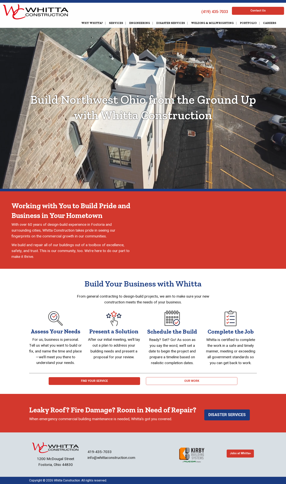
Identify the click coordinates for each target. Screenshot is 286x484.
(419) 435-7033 (214, 12)
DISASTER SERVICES (227, 415)
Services (116, 23)
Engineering (139, 23)
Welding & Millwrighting (212, 23)
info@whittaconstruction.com (111, 457)
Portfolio (248, 23)
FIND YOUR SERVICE (94, 381)
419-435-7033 (100, 452)
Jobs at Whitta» (240, 453)
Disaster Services (170, 23)
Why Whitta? (92, 23)
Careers (269, 23)
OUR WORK (191, 381)
